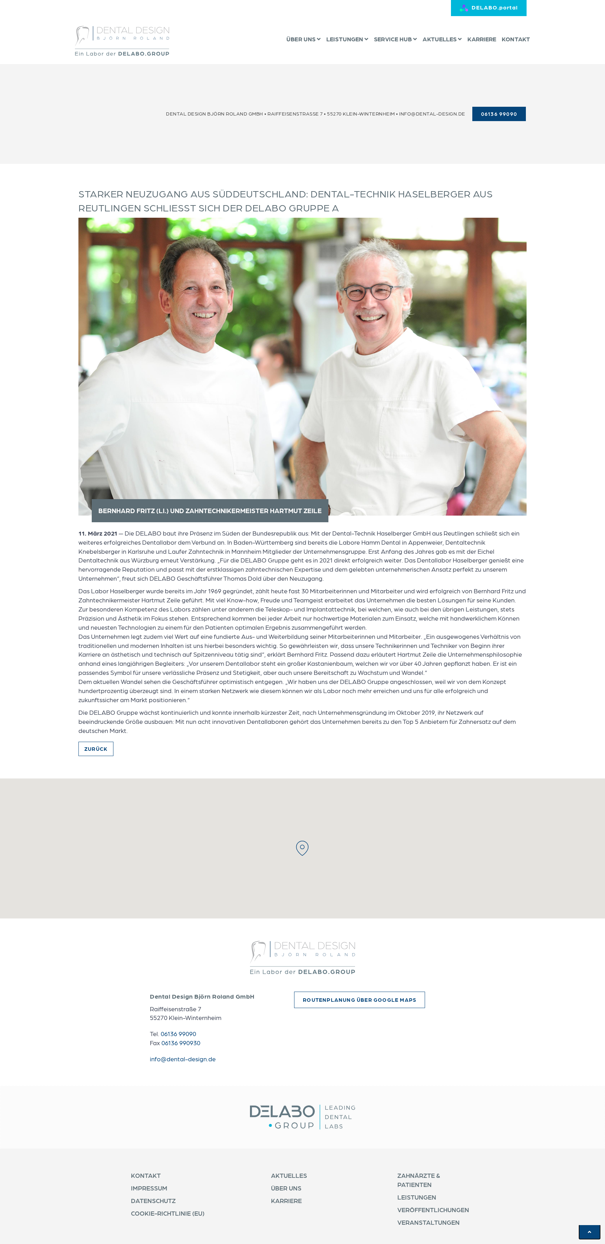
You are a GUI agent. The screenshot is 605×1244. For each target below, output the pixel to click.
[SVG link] (302, 957)
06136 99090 (178, 1033)
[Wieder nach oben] (589, 1232)
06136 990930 (180, 1042)
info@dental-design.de (432, 113)
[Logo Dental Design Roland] (122, 41)
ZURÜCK (95, 749)
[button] (302, 848)
